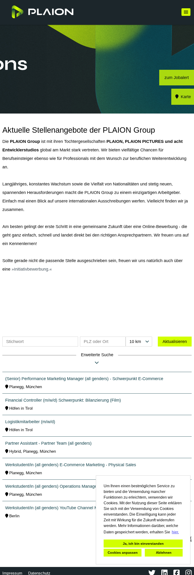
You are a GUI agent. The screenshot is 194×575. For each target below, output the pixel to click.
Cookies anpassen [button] (123, 552)
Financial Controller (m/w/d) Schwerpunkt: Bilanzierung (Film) (63, 400)
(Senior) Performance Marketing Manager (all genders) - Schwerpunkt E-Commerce (84, 378)
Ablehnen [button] (164, 552)
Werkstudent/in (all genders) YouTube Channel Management (62, 507)
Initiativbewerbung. (31, 269)
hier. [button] (175, 532)
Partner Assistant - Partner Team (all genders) (48, 443)
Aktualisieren (175, 341)
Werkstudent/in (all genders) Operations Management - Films (62, 486)
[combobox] (139, 342)
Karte (185, 96)
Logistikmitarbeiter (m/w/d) (30, 421)
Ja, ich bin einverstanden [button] (143, 543)
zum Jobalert (176, 77)
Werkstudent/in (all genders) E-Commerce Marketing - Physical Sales (70, 464)
